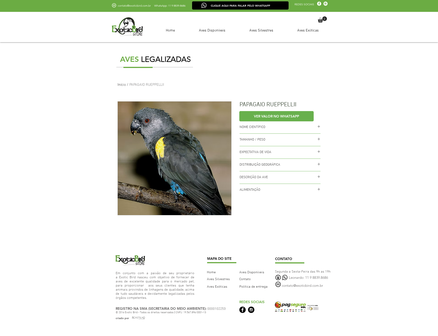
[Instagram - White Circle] (325, 4)
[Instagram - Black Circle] (251, 310)
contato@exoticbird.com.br (134, 5)
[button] (322, 19)
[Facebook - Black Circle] (242, 310)
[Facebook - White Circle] (319, 4)
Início (121, 85)
